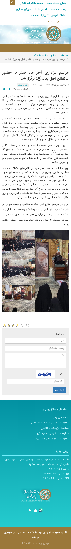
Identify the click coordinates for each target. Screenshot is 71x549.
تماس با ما (41, 9)
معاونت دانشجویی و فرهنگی (53, 433)
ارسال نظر (59, 390)
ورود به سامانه (58, 9)
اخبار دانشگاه (40, 55)
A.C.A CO (26, 543)
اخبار (52, 55)
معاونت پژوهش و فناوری (55, 428)
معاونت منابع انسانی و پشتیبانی (51, 439)
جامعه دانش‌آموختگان (31, 3)
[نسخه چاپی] (9, 89)
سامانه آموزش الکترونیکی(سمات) (48, 15)
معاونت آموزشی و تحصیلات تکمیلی (49, 423)
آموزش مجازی (23, 9)
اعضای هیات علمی (57, 3)
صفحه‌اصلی (63, 55)
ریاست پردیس (61, 417)
